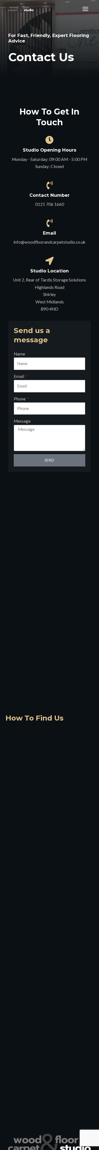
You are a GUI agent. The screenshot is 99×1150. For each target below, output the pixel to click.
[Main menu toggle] (85, 8)
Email (19, 376)
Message (22, 421)
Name (19, 353)
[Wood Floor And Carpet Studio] (20, 9)
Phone (20, 398)
